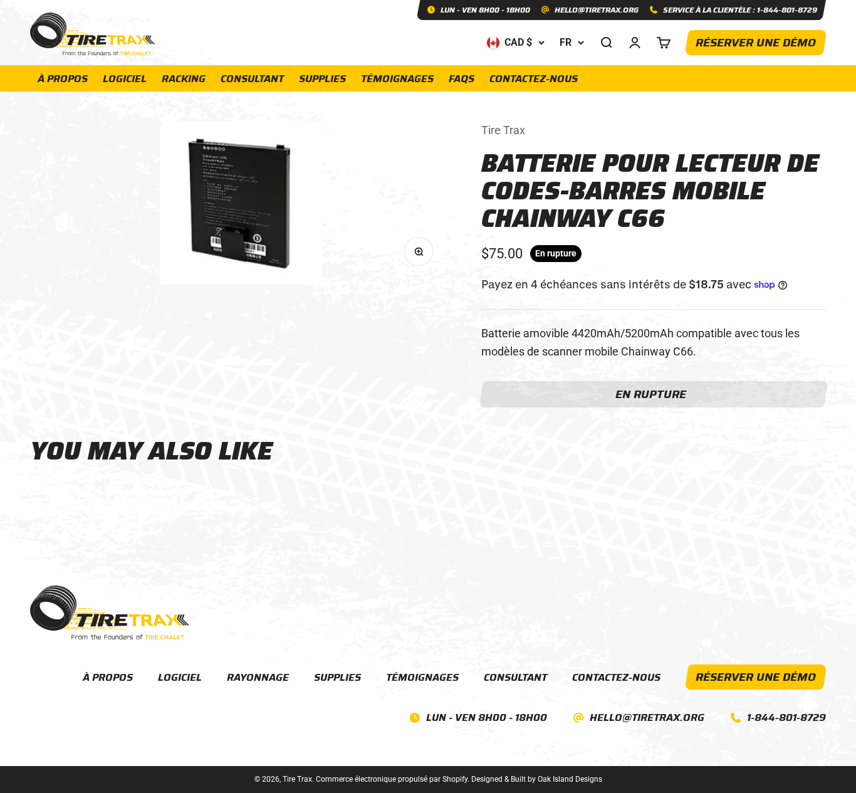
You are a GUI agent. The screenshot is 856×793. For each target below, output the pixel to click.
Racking (184, 79)
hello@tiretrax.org (647, 717)
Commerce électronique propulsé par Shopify (391, 779)
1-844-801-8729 (786, 717)
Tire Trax (503, 130)
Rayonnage (258, 677)
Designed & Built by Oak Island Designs (536, 779)
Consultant (252, 79)
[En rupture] (653, 394)
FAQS (461, 79)
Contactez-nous (533, 79)
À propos (63, 79)
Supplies (322, 79)
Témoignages (397, 79)
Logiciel (125, 79)
